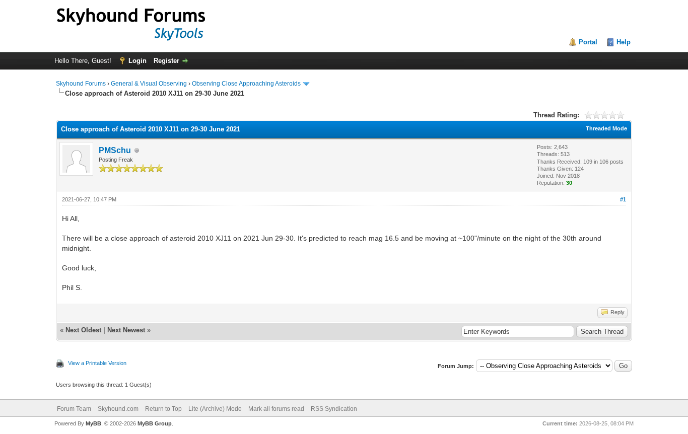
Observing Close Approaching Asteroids (246, 83)
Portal (588, 42)
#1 (623, 199)
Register (166, 60)
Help (623, 42)
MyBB (93, 423)
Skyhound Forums (81, 83)
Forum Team (74, 408)
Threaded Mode (606, 128)
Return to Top (163, 408)
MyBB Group (154, 423)
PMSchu (115, 150)
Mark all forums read (276, 408)
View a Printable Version (97, 363)
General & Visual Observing (149, 83)
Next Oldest (83, 330)
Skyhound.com (118, 408)
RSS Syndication (334, 408)
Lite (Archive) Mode (215, 408)
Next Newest (126, 330)
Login (137, 60)
